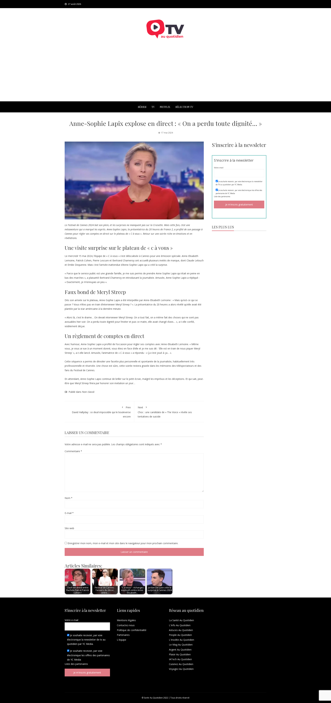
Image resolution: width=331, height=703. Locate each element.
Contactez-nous (126, 625)
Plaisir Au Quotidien (180, 654)
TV (153, 107)
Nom (68, 498)
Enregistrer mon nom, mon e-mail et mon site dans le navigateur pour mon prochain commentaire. (123, 543)
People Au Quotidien (180, 635)
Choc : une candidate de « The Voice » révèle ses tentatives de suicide (165, 412)
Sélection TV (184, 107)
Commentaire (73, 451)
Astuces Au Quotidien (181, 630)
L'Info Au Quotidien (179, 625)
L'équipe (121, 639)
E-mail (69, 513)
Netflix (165, 107)
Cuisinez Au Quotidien (181, 664)
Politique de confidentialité (131, 630)
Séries (142, 107)
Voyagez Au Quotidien (181, 669)
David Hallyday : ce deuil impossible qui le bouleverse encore (101, 412)
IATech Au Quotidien (180, 659)
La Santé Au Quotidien (181, 620)
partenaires (225, 196)
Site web (69, 528)
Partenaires (123, 635)
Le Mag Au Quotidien (181, 644)
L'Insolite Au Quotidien (181, 639)
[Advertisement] (165, 75)
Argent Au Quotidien (180, 649)
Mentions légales (126, 620)
